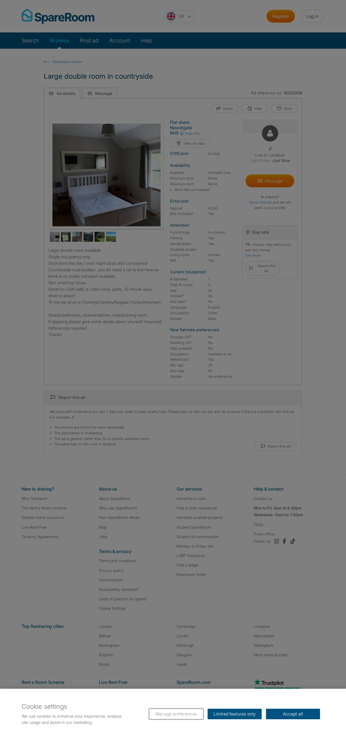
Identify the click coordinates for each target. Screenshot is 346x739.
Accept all (293, 714)
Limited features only (235, 714)
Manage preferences (176, 714)
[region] (173, 714)
